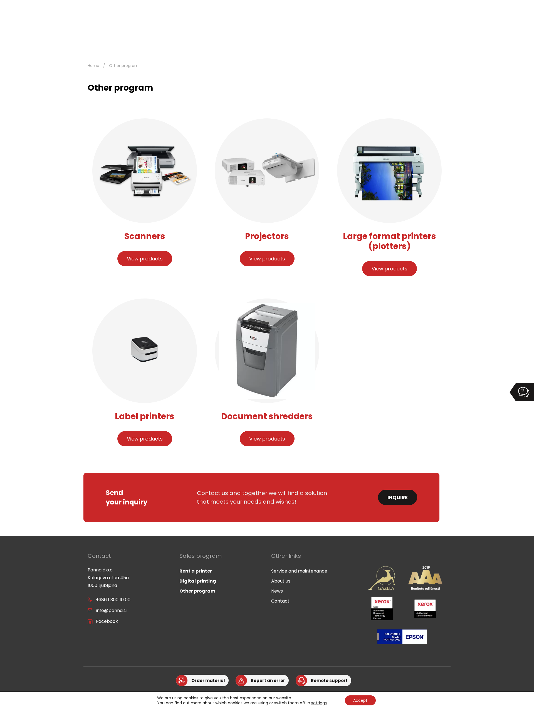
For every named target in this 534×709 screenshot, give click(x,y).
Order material (208, 680)
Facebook (107, 621)
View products (145, 258)
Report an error (268, 680)
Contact (280, 601)
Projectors (267, 236)
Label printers (144, 416)
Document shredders (267, 416)
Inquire (397, 497)
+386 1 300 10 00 (113, 599)
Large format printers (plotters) (389, 241)
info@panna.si (111, 610)
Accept (360, 700)
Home (93, 65)
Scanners (144, 236)
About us (280, 581)
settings (319, 702)
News (277, 591)
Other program (197, 591)
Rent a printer (195, 571)
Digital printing (197, 581)
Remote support (329, 680)
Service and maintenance (299, 571)
